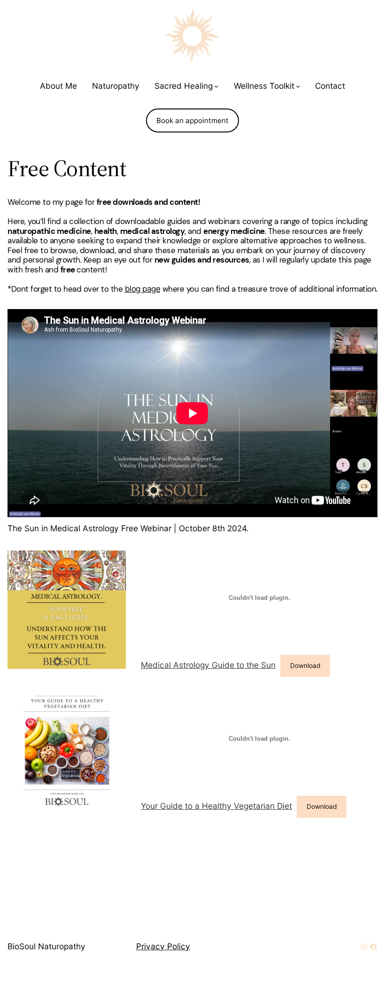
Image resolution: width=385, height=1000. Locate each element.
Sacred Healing (183, 86)
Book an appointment (192, 120)
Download (305, 665)
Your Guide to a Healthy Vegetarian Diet (216, 806)
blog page (143, 289)
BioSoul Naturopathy (46, 946)
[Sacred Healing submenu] (216, 86)
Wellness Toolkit (264, 86)
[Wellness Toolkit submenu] (298, 86)
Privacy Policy (163, 946)
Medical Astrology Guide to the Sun (208, 665)
